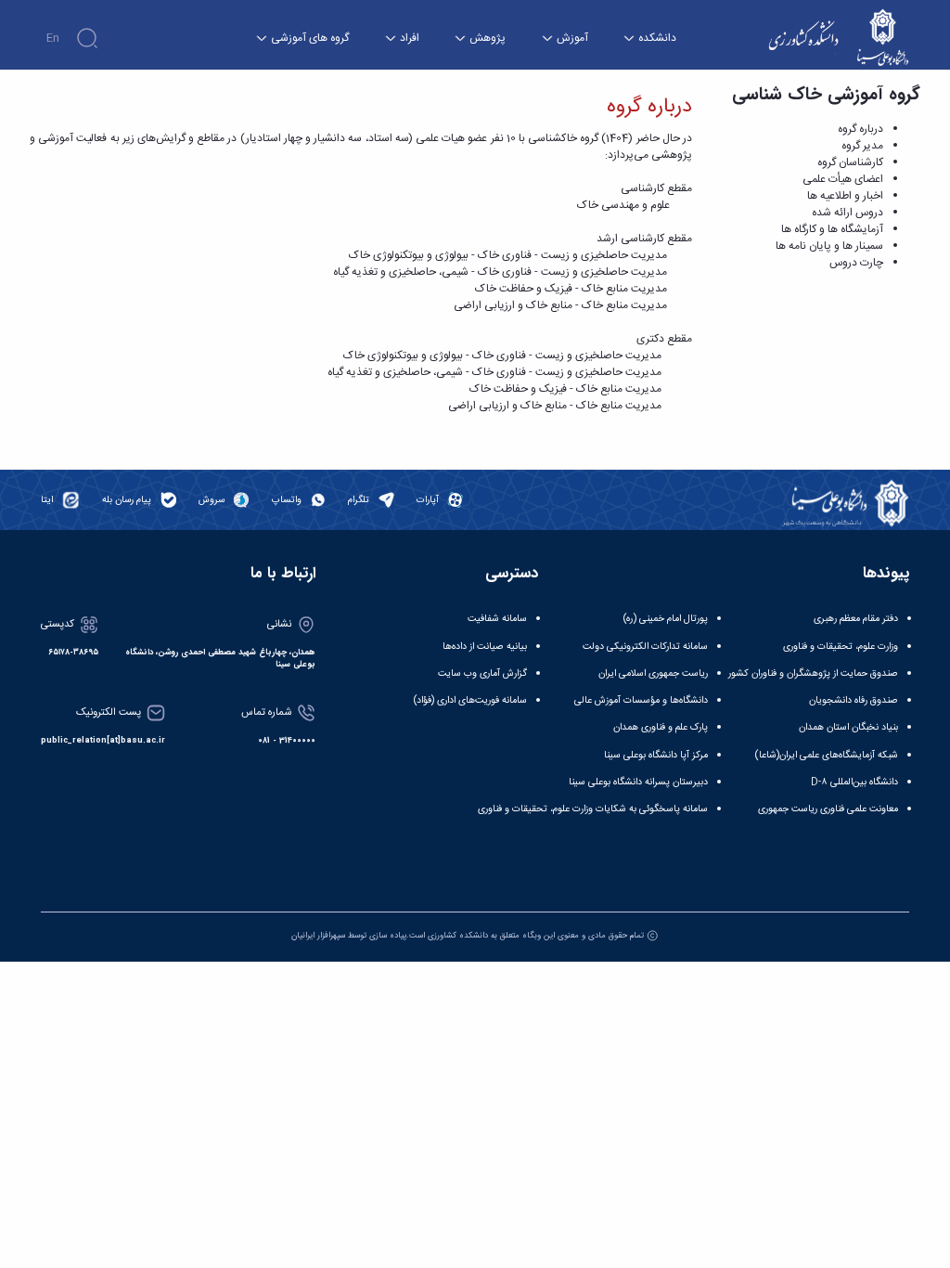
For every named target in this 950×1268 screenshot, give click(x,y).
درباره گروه (860, 129)
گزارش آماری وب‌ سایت (482, 673)
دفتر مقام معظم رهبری (856, 619)
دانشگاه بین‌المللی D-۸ (854, 782)
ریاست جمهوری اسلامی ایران (653, 673)
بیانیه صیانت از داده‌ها (485, 646)
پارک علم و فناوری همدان (660, 727)
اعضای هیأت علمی (842, 179)
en (52, 38)
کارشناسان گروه (850, 162)
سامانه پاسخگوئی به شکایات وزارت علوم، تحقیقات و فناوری (593, 809)
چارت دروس (856, 262)
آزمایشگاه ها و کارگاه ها (832, 229)
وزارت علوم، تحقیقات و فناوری (840, 646)
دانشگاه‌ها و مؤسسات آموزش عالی (641, 700)
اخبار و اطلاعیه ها (845, 196)
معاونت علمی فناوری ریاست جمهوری (828, 809)
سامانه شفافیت (497, 619)
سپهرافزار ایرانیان (318, 935)
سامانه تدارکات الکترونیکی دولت (645, 646)
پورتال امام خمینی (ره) (665, 619)
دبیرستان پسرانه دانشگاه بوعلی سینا (638, 782)
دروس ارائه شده (847, 212)
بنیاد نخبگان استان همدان (848, 727)
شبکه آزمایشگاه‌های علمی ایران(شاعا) (826, 755)
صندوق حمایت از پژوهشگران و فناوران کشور (813, 673)
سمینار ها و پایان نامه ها (829, 246)
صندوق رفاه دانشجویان (853, 700)
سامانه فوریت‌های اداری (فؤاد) (470, 700)
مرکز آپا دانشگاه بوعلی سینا (656, 755)
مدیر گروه (862, 145)
